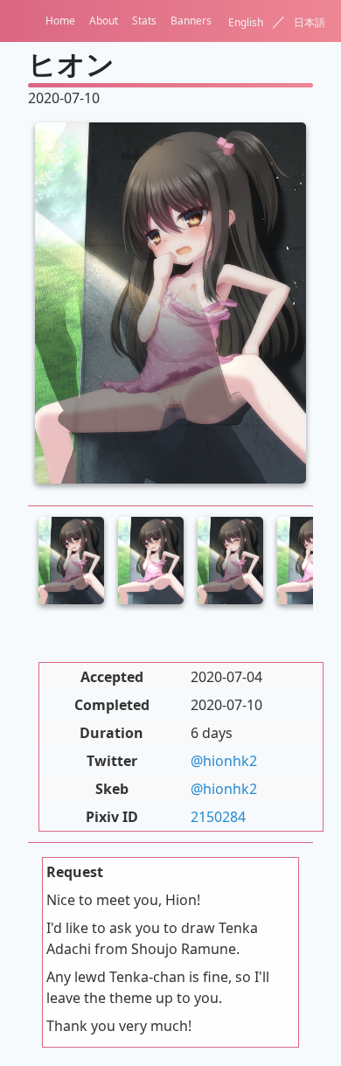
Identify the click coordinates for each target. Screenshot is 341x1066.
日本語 (309, 22)
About (103, 20)
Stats (144, 20)
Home (60, 20)
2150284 (218, 816)
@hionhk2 (224, 760)
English (245, 22)
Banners (191, 20)
